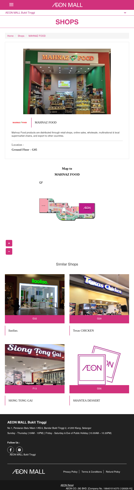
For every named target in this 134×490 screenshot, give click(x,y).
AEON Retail (67, 485)
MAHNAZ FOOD (37, 35)
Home (10, 35)
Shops (21, 35)
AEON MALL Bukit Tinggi (20, 12)
